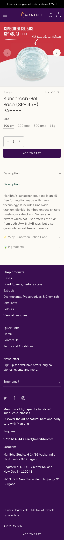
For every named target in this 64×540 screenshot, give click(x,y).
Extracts (9, 290)
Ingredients (21, 510)
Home (7, 334)
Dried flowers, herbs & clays (22, 284)
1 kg (52, 126)
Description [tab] (11, 173)
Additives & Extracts (42, 510)
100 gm (8, 126)
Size (6, 119)
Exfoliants (10, 303)
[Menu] (5, 15)
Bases (7, 92)
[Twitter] (5, 398)
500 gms (40, 126)
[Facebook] (14, 398)
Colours (8, 309)
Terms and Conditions (18, 346)
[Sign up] (59, 382)
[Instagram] (23, 398)
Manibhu (18, 526)
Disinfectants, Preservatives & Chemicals (31, 297)
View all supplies (15, 315)
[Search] (51, 16)
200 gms (24, 126)
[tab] (32, 218)
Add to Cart (32, 534)
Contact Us (10, 340)
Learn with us (11, 515)
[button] (7, 53)
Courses (8, 510)
